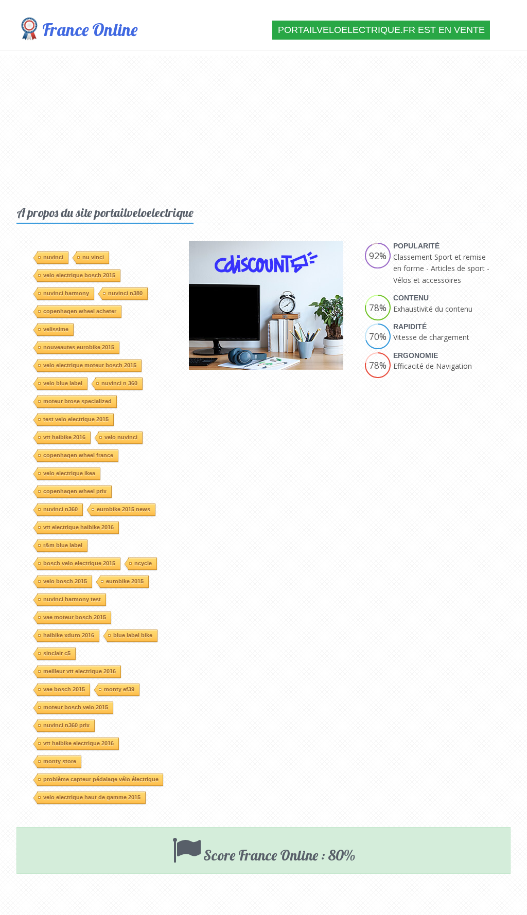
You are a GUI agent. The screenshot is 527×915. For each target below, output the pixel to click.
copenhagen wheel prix (75, 491)
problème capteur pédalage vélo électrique (101, 779)
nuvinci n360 (60, 509)
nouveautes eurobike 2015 (78, 347)
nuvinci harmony (66, 293)
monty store (59, 761)
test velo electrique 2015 (76, 419)
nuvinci (53, 257)
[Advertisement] (263, 128)
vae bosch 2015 (64, 689)
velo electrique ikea (69, 473)
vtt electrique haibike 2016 (78, 527)
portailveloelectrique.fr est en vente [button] (381, 30)
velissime (55, 329)
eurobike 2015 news (123, 509)
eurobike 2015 (125, 581)
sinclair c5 (57, 653)
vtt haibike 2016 (64, 437)
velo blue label (62, 383)
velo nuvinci (120, 437)
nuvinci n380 (125, 293)
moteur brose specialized (77, 401)
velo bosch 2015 (65, 581)
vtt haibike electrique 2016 (78, 743)
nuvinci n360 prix (66, 725)
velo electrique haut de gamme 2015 (91, 797)
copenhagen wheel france (78, 455)
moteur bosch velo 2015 (75, 707)
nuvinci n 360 (119, 383)
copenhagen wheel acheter (79, 311)
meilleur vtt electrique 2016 (79, 671)
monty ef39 (119, 689)
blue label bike (132, 635)
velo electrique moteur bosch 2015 (89, 365)
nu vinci (93, 257)
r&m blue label (62, 545)
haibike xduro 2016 (68, 635)
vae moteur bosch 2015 (74, 617)
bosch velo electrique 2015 (79, 563)
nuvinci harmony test (72, 599)
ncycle (143, 563)
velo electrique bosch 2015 (79, 275)
